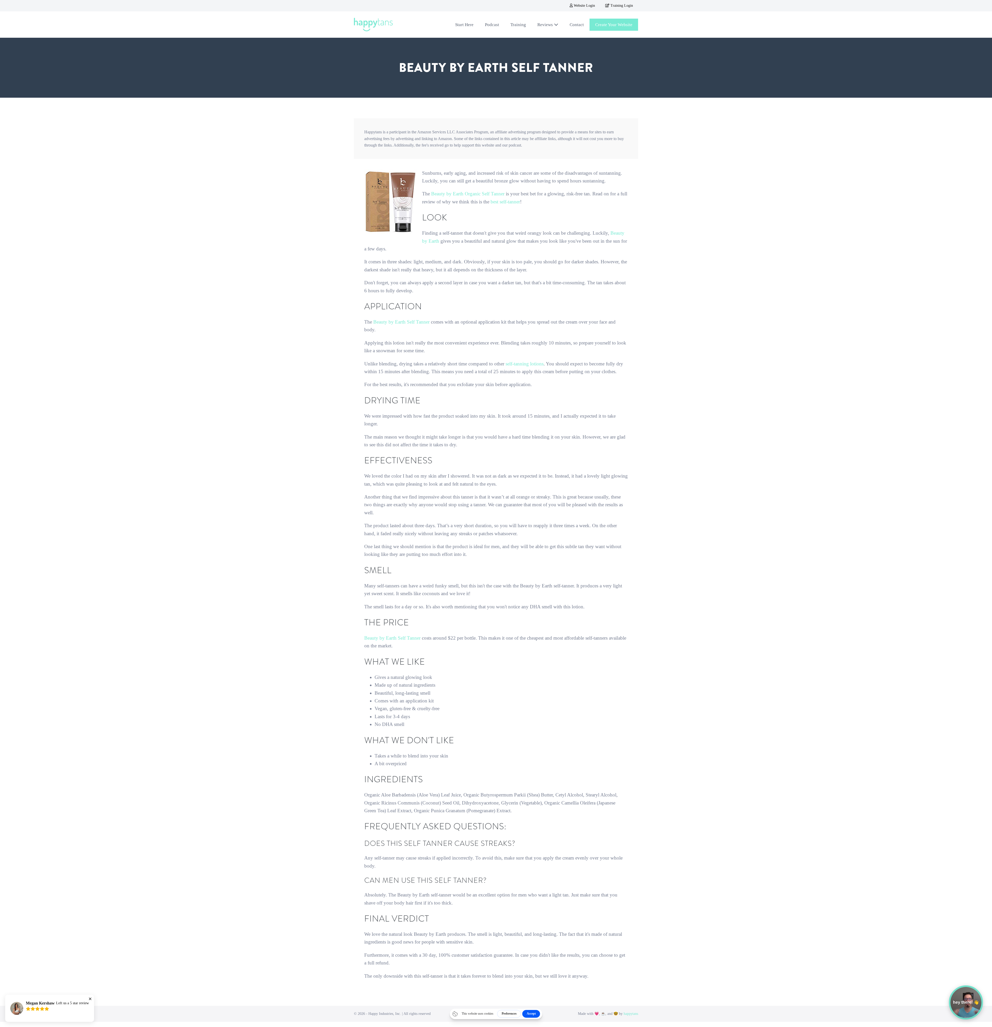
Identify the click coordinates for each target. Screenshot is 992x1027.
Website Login (584, 5)
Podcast (492, 24)
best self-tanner (505, 201)
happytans (631, 1014)
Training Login (621, 5)
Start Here (464, 24)
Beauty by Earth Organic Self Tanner (468, 193)
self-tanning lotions (525, 363)
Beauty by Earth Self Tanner (401, 322)
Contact (577, 24)
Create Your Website (613, 24)
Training (518, 24)
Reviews (545, 24)
